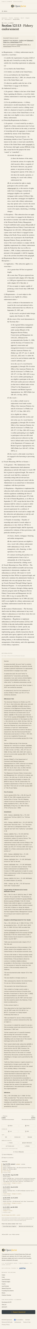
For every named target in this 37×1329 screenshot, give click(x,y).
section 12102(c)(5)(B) (18, 717)
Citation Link (17, 1137)
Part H (22, 18)
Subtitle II (16, 18)
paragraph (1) (30, 144)
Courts (4, 1284)
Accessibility (18, 1319)
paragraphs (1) (15, 366)
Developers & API (6, 1302)
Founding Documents (8, 1290)
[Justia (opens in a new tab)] (22, 1268)
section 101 (25, 738)
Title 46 (11, 18)
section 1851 (21, 754)
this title (6, 60)
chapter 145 (23, 278)
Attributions (17, 1322)
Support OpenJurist (18, 1312)
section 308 (20, 596)
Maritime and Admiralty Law (26, 1226)
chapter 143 (15, 283)
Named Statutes (6, 1288)
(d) (17, 470)
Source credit (7, 1172)
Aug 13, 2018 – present (9, 1164)
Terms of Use (26, 1322)
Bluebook (30, 1137)
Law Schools (5, 1286)
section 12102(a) (14, 666)
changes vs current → (17, 1183)
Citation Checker (6, 1295)
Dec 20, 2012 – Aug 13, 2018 (10, 1175)
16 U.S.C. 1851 (16, 355)
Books (3, 1293)
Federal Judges (6, 1281)
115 (7, 1104)
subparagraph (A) (12, 188)
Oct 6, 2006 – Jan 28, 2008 (10, 1207)
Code (3, 1277)
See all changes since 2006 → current (11, 1215)
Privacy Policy (6, 1324)
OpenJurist (4, 18)
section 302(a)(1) (20, 330)
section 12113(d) (14, 901)
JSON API (4, 1307)
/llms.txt (4, 1304)
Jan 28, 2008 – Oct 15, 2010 (10, 1198)
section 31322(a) (23, 196)
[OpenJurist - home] (18, 6)
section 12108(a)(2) (9, 932)
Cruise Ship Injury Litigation (9, 1226)
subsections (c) (8, 470)
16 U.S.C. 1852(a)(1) (18, 337)
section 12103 (28, 58)
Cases (3, 1275)
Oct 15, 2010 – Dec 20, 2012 (10, 1187)
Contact (27, 1319)
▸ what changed (7, 1170)
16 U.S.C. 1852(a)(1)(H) (23, 230)
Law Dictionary (6, 1279)
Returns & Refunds (7, 1322)
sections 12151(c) (24, 621)
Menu (5, 11)
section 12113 (12, 795)
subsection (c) (8, 525)
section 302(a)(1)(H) (27, 225)
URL (6, 1137)
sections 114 (28, 1102)
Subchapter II (8, 19)
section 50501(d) (25, 147)
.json (10, 1234)
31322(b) (4, 624)
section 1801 (28, 786)
